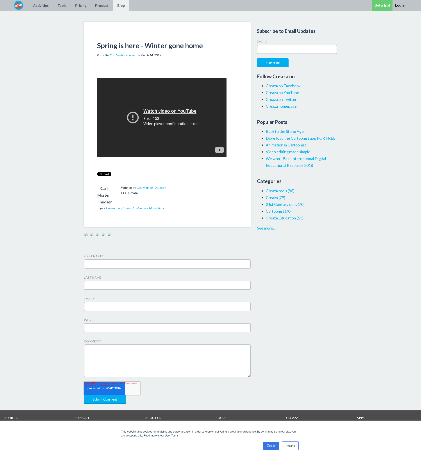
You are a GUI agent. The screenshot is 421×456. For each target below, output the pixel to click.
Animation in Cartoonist (286, 144)
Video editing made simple (288, 151)
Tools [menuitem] (61, 5)
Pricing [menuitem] (80, 5)
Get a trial (382, 5)
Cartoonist (279, 211)
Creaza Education (284, 218)
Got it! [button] (271, 445)
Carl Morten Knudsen (123, 55)
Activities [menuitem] (41, 5)
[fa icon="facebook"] (123, 198)
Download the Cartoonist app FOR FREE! (301, 138)
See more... (266, 228)
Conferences (140, 208)
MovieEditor (156, 208)
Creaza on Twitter (281, 99)
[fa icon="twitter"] (129, 198)
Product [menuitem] (102, 5)
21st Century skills (285, 204)
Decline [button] (290, 445)
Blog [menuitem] (121, 5)
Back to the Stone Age (285, 131)
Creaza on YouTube (282, 92)
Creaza (127, 208)
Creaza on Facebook (283, 85)
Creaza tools (113, 208)
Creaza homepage (281, 106)
